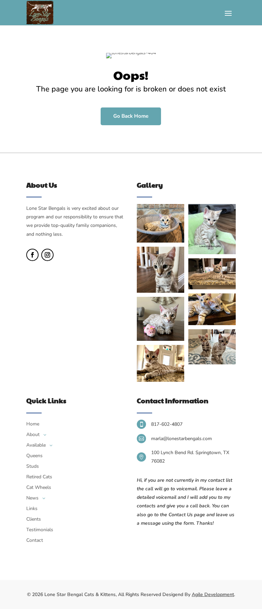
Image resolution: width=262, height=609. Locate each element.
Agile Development (213, 594)
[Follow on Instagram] (47, 255)
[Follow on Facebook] (32, 255)
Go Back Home (130, 116)
